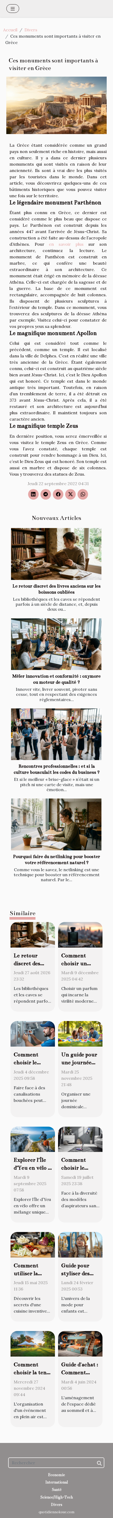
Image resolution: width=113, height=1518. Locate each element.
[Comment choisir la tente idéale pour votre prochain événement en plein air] (33, 1343)
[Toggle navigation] (12, 8)
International (56, 1482)
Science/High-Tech (56, 1497)
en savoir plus (66, 244)
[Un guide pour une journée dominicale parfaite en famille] (80, 1033)
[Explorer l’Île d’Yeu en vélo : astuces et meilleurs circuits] (33, 1138)
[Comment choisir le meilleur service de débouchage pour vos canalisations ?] (33, 1033)
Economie (56, 1474)
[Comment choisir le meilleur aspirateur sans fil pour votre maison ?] (80, 1138)
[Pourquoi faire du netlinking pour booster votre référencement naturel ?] (56, 824)
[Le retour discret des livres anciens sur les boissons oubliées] (56, 554)
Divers (30, 29)
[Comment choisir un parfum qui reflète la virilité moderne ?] (80, 934)
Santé (56, 1489)
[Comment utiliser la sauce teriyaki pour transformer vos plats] (33, 1244)
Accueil (10, 29)
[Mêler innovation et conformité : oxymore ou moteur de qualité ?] (56, 644)
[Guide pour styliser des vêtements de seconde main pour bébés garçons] (80, 1244)
